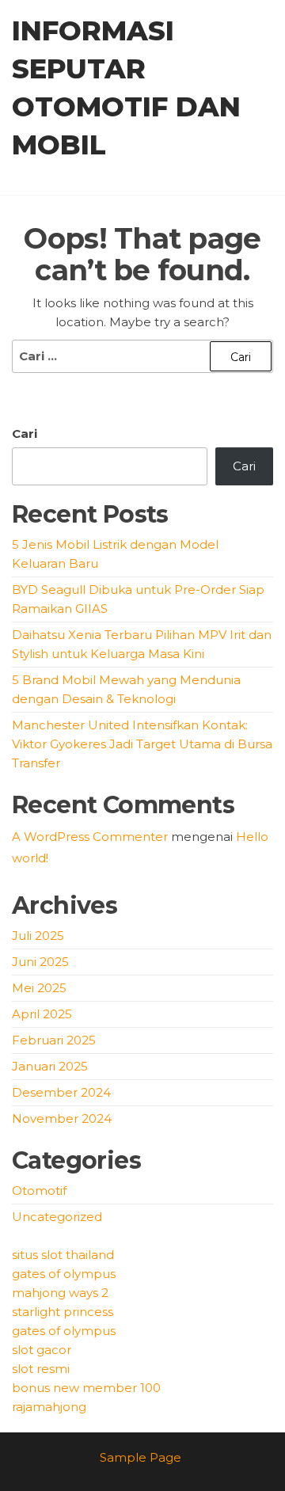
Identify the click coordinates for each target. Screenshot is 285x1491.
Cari (24, 433)
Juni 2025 (40, 961)
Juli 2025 (38, 935)
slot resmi (41, 1368)
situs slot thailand (63, 1254)
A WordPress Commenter (90, 836)
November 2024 (62, 1118)
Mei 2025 (39, 987)
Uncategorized (57, 1216)
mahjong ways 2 (60, 1292)
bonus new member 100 (86, 1387)
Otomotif (39, 1190)
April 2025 (42, 1013)
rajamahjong (49, 1406)
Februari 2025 (54, 1040)
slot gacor (41, 1349)
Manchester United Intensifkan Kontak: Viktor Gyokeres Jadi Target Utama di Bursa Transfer (142, 743)
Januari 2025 (50, 1066)
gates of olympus (64, 1273)
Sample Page (140, 1457)
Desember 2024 (61, 1092)
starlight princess (62, 1311)
